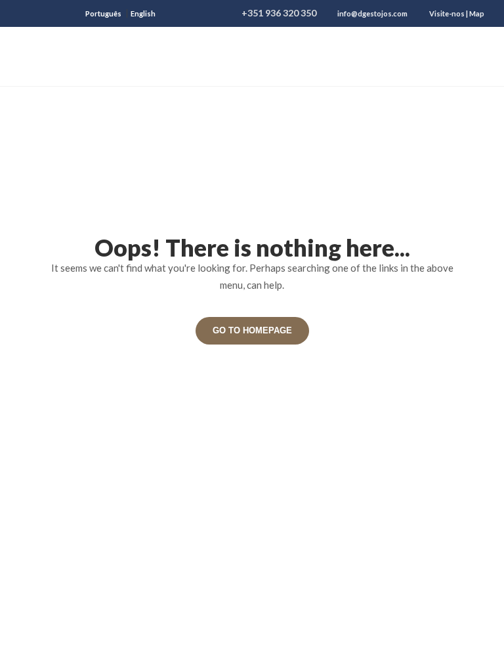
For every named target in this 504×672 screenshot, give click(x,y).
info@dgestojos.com (372, 13)
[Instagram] (66, 13)
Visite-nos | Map (456, 13)
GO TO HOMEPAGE (252, 330)
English (143, 13)
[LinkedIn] (45, 13)
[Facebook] (25, 13)
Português (103, 13)
